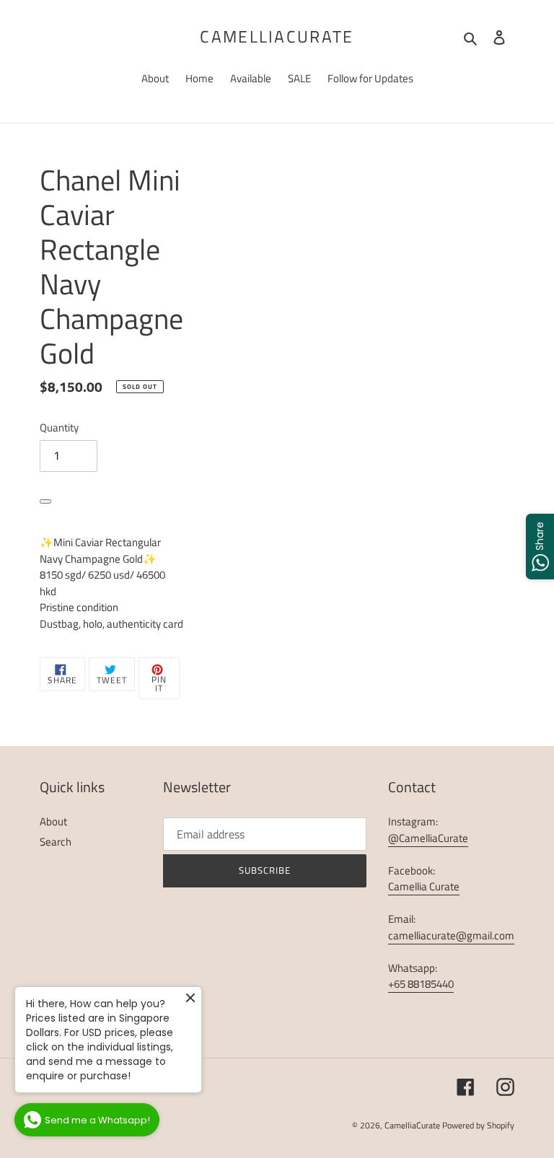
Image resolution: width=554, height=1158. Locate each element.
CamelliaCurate (276, 37)
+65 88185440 (421, 983)
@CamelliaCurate (428, 838)
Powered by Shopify (478, 1125)
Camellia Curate (424, 886)
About (53, 821)
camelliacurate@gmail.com (451, 935)
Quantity (59, 428)
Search (55, 841)
